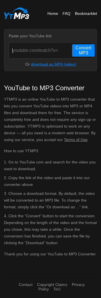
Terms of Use (76, 139)
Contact (26, 284)
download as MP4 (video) (53, 64)
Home (52, 13)
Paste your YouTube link (30, 36)
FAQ (66, 13)
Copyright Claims (52, 284)
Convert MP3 (83, 50)
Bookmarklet (86, 13)
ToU (56, 289)
